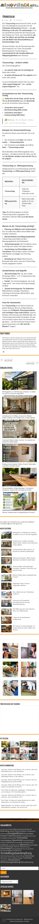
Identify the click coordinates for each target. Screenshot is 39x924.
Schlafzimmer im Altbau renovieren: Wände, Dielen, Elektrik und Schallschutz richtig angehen (18, 417)
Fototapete (4, 838)
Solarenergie (29, 856)
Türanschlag (10, 23)
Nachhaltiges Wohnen (12, 847)
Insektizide (4, 845)
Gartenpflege (22, 838)
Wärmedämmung (27, 862)
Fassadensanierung (28, 836)
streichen (9, 858)
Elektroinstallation (21, 831)
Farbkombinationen (15, 836)
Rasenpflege (5, 849)
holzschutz (10, 842)
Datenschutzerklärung (16, 921)
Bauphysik (28, 829)
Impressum (19, 919)
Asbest (10, 829)
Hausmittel (17, 840)
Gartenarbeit (12, 838)
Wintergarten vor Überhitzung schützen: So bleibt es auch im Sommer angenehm (18, 392)
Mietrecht (24, 844)
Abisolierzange (4, 829)
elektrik (12, 831)
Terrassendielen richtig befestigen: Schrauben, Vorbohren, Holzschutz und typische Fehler (17, 489)
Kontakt (26, 921)
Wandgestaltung (14, 860)
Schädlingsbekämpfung (16, 853)
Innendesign (19, 842)
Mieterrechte (15, 845)
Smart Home (20, 856)
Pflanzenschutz (25, 847)
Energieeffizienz (16, 833)
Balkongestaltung (18, 829)
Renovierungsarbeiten (28, 848)
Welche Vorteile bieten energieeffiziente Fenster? (18, 512)
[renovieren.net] (19, 5)
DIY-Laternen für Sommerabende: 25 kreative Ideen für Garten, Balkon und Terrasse (24, 628)
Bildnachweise (28, 919)
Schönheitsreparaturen (7, 856)
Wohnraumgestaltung (10, 862)
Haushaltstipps (5, 840)
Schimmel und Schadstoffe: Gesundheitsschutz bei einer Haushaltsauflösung (21, 602)
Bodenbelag (4, 831)
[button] (3, 920)
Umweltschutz (4, 860)
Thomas (6, 20)
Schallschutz (17, 850)
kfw (10, 845)
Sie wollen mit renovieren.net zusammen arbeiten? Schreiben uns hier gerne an (17, 523)
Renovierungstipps (6, 850)
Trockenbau (27, 858)
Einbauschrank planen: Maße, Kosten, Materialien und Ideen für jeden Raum (19, 465)
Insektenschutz (28, 842)
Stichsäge (3, 858)
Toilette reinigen (17, 858)
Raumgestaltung (16, 849)
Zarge (17, 254)
